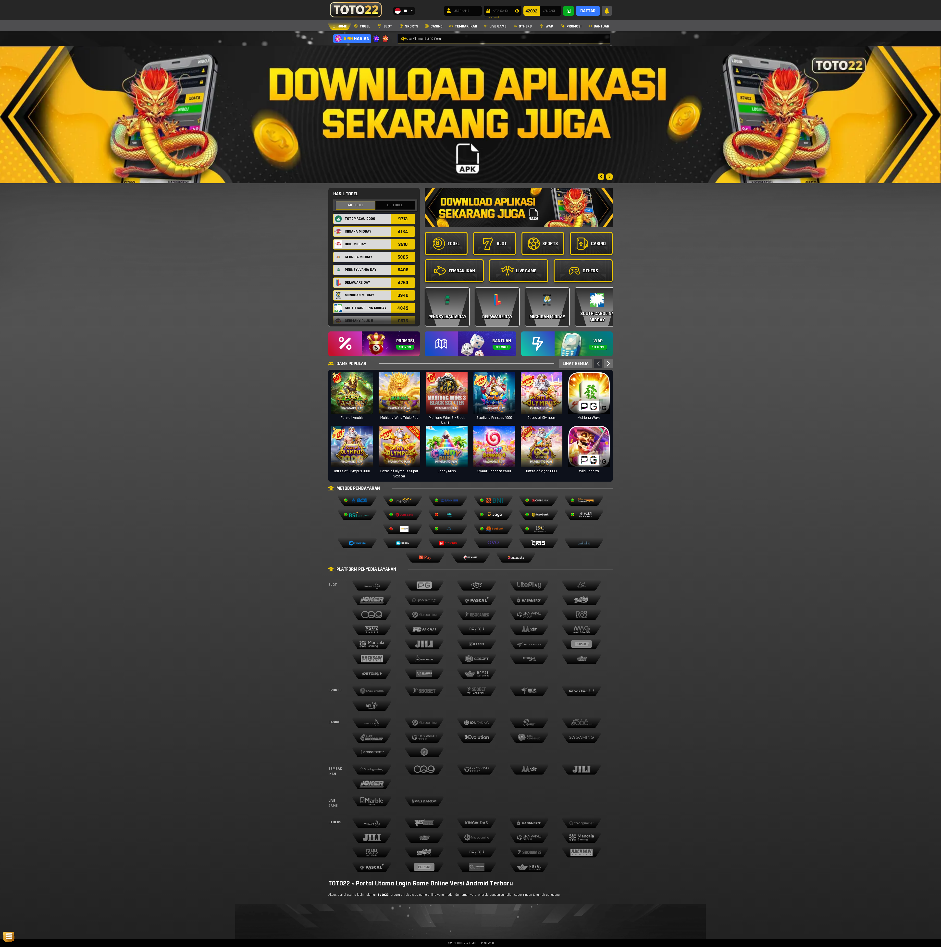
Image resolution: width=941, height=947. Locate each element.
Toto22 (383, 895)
